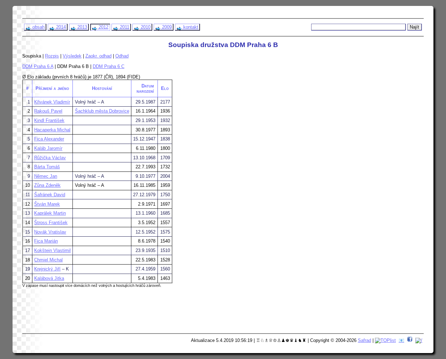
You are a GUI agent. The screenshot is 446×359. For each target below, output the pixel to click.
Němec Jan (45, 176)
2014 (60, 27)
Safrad (364, 340)
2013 (81, 27)
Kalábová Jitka (49, 278)
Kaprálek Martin (50, 213)
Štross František (51, 222)
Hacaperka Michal (52, 129)
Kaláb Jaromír (48, 148)
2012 (102, 27)
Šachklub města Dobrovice (102, 111)
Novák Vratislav (50, 232)
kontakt (190, 27)
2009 (166, 27)
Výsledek (72, 56)
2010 (145, 27)
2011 (123, 27)
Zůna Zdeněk (47, 185)
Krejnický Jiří (47, 269)
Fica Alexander (49, 139)
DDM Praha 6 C (108, 66)
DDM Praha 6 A (37, 66)
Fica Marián (46, 241)
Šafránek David (49, 194)
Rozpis (52, 56)
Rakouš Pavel (48, 111)
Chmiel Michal (48, 259)
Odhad (122, 56)
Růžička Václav (50, 157)
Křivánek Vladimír (52, 102)
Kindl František (49, 120)
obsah (38, 27)
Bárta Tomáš (47, 166)
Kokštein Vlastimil (52, 250)
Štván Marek (47, 204)
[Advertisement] (157, 313)
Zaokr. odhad (98, 56)
